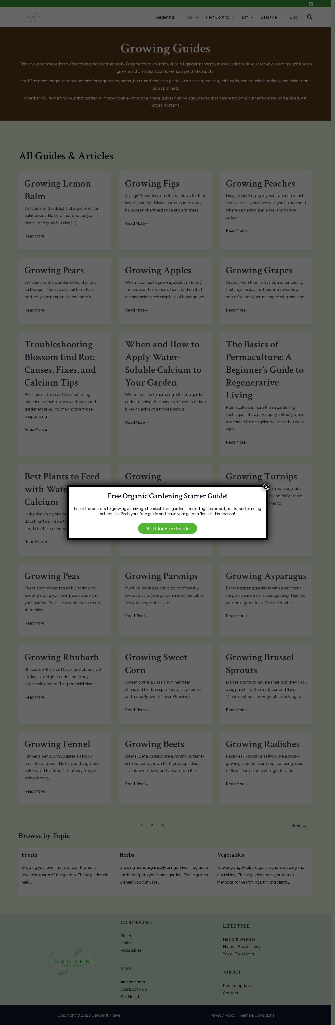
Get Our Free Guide (167, 528)
